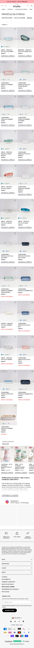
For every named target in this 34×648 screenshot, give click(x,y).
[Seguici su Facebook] (11, 621)
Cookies (4, 577)
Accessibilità (6, 579)
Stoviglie (10, 9)
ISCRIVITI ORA (9, 610)
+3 (25, 79)
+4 (8, 79)
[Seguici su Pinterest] (19, 621)
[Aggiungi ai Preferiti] (15, 29)
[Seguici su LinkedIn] (23, 621)
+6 (8, 461)
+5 (22, 461)
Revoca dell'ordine (8, 586)
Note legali (5, 591)
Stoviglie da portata (21, 9)
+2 (8, 46)
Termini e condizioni (8, 582)
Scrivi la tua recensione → (17, 644)
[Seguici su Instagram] (15, 621)
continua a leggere (10, 495)
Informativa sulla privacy (10, 589)
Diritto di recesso (8, 584)
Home (3, 9)
